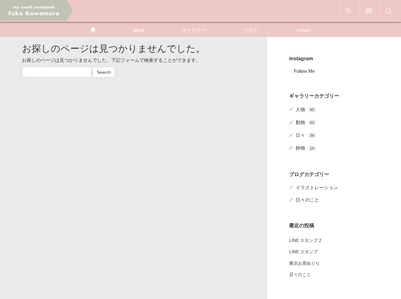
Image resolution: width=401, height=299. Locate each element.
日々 (305, 135)
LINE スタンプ (303, 251)
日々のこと (307, 199)
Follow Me (304, 71)
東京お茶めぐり (304, 263)
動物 (305, 122)
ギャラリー (194, 30)
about (138, 30)
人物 (305, 109)
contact (302, 30)
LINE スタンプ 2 (305, 240)
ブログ (250, 30)
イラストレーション (317, 187)
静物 (305, 148)
